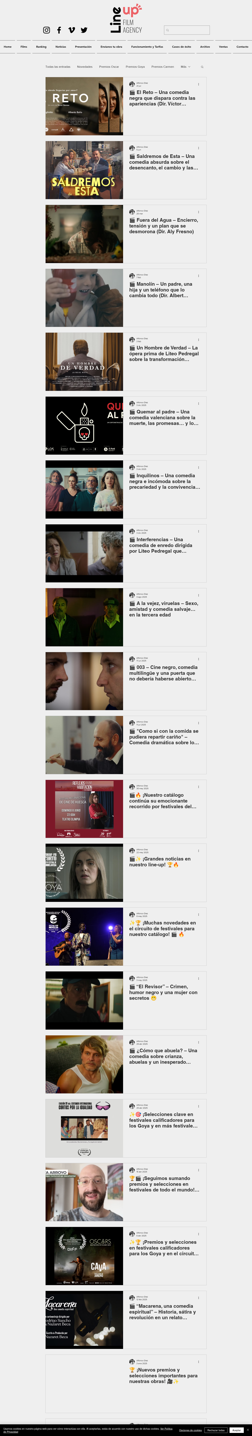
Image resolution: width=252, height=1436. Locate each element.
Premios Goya (135, 66)
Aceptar (236, 1430)
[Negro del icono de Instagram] (46, 30)
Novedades (84, 66)
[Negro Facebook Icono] (59, 30)
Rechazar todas (216, 1430)
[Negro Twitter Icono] (84, 30)
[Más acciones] (200, 84)
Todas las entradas (57, 66)
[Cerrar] (248, 1430)
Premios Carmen (163, 66)
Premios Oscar (109, 66)
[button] (202, 67)
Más (183, 66)
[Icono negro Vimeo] (71, 30)
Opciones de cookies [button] (190, 1430)
